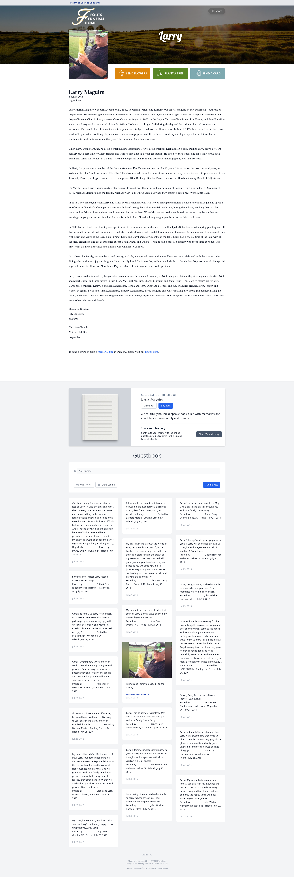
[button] (147, 660)
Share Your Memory (209, 434)
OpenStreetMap (150, 868)
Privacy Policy (138, 863)
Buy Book (165, 405)
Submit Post (211, 484)
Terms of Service (155, 863)
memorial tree (105, 351)
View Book (149, 405)
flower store (151, 351)
